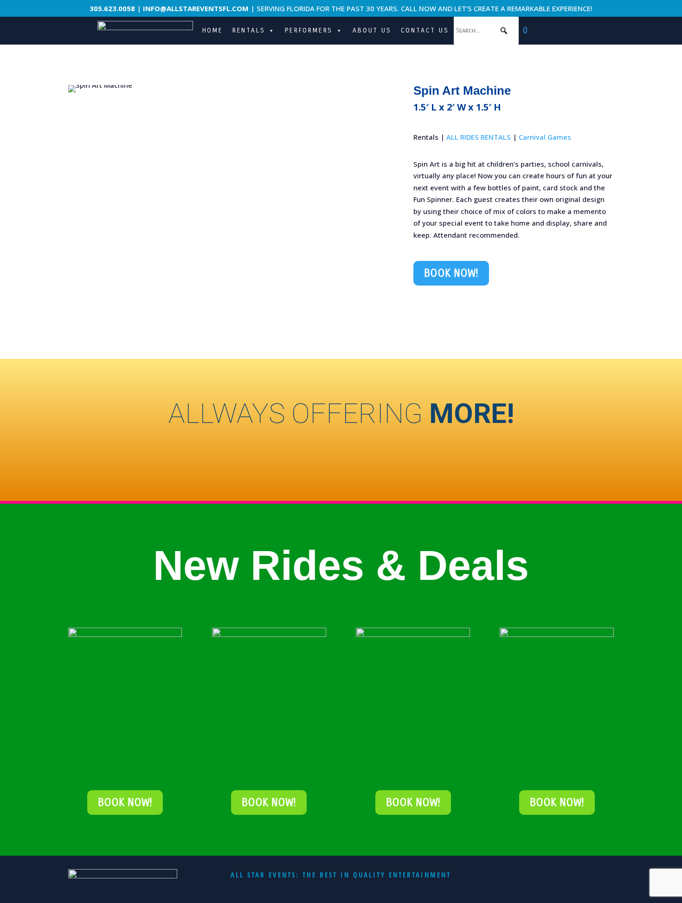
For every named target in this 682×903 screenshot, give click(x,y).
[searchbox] (486, 31)
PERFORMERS (309, 30)
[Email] (538, 31)
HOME (212, 30)
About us (372, 30)
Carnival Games (545, 137)
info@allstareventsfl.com (196, 8)
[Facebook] (582, 31)
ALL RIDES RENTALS (478, 137)
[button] (505, 31)
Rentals (248, 30)
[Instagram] (567, 31)
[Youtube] (553, 31)
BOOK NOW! (451, 273)
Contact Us (425, 30)
